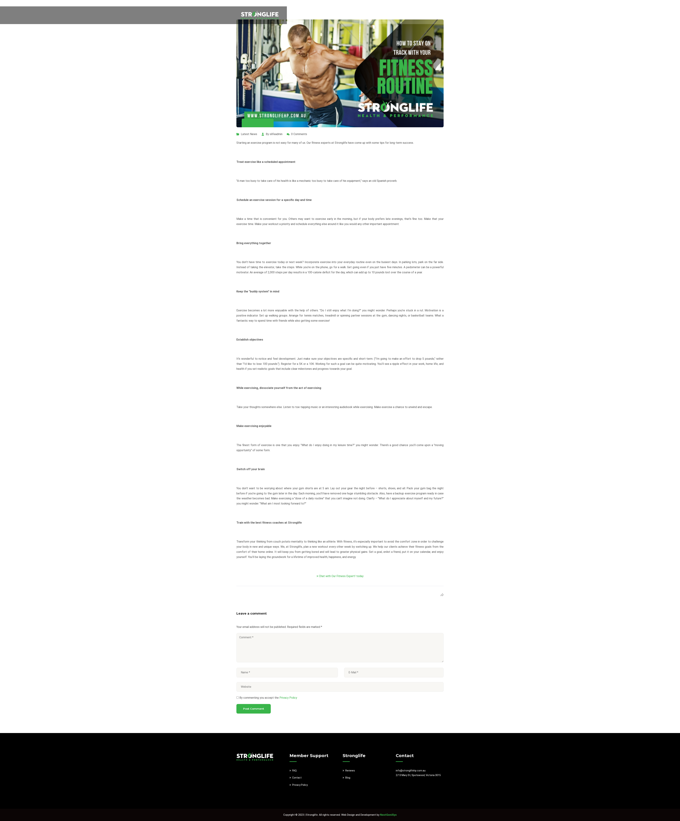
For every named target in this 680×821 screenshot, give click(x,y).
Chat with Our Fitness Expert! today (341, 576)
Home (369, 15)
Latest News (249, 134)
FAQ (408, 15)
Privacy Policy (288, 697)
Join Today (423, 15)
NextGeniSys (388, 814)
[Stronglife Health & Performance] (259, 15)
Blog (397, 15)
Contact (297, 777)
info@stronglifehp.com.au (411, 770)
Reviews (383, 15)
